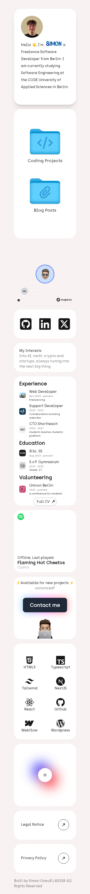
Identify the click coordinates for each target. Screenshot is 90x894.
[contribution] (19, 300)
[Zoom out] (24, 291)
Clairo (23, 567)
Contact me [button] (45, 605)
